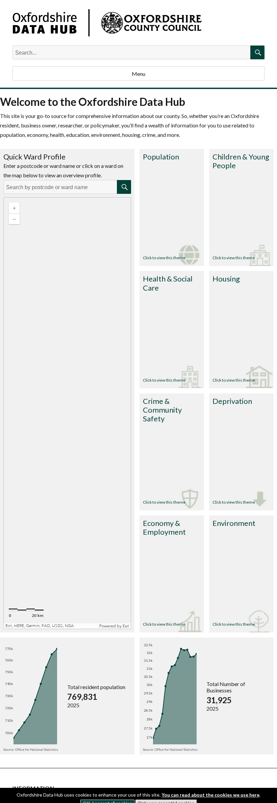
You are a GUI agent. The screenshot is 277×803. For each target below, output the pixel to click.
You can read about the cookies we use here (210, 795)
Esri (126, 626)
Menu (138, 73)
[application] (67, 413)
